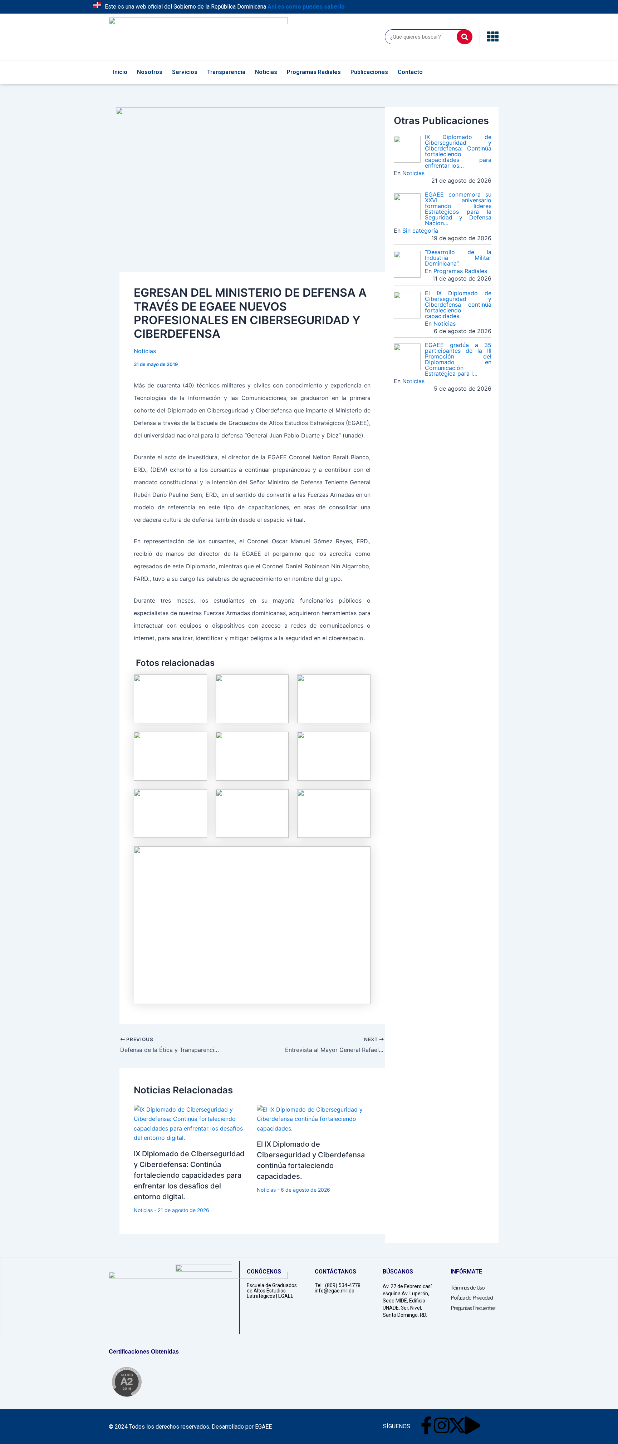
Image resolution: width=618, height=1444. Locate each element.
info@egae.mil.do (334, 1291)
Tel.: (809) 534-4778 (337, 1285)
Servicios (184, 72)
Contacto (410, 72)
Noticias (266, 72)
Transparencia (226, 72)
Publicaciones (369, 72)
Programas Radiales (314, 72)
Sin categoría (420, 230)
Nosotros (149, 72)
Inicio (120, 72)
